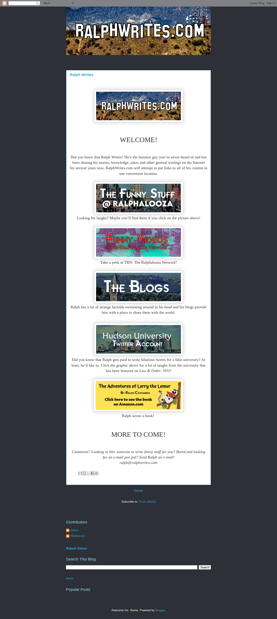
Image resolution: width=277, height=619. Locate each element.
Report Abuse (76, 548)
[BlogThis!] (84, 473)
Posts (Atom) (147, 501)
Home (138, 490)
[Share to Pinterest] (96, 473)
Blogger (160, 610)
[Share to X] (88, 473)
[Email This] (80, 473)
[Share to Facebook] (92, 473)
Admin (74, 530)
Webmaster (77, 536)
